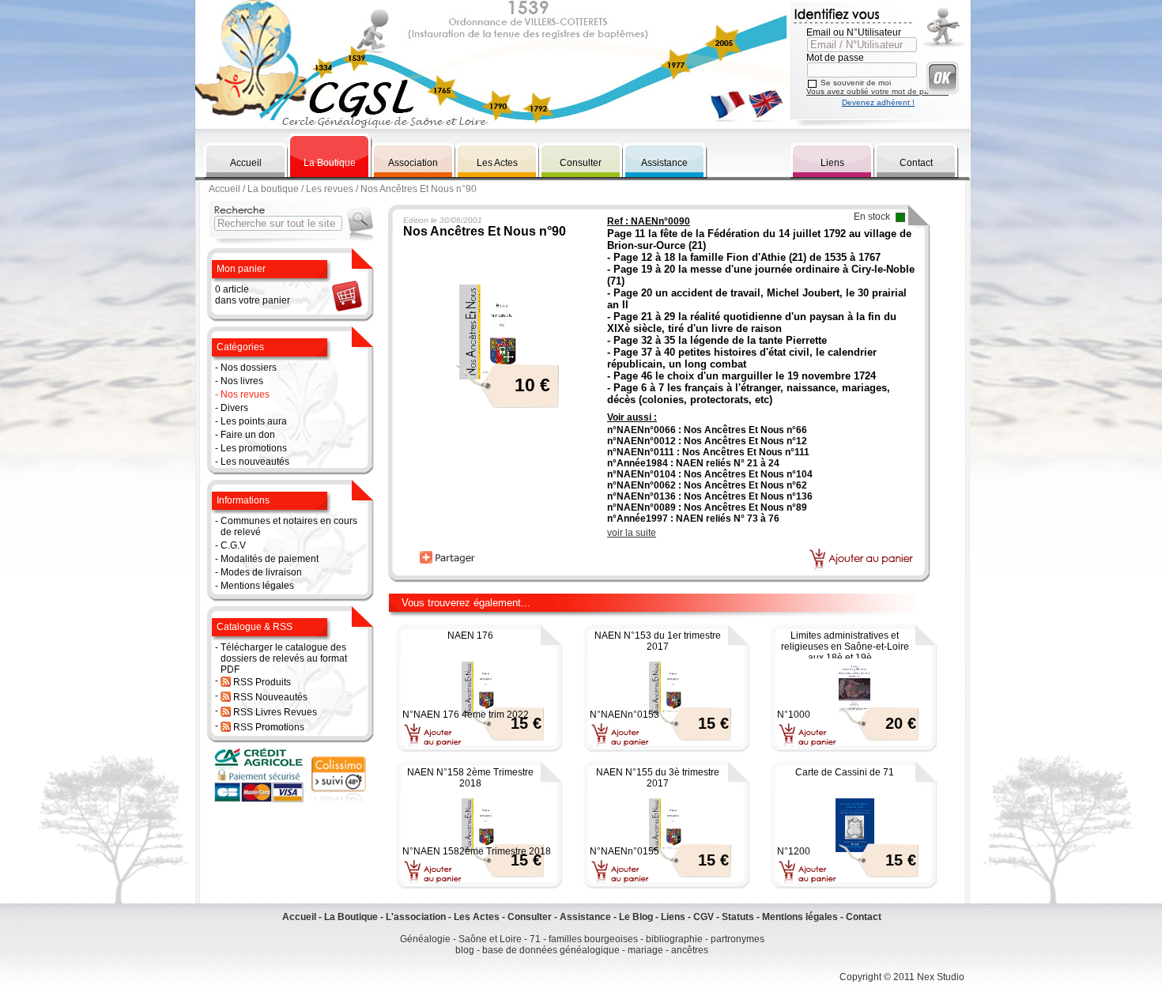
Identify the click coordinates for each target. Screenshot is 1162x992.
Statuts (738, 916)
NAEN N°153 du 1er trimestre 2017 (657, 641)
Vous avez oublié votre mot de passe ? (877, 91)
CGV (703, 916)
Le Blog (636, 916)
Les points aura (254, 421)
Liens (832, 162)
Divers (234, 407)
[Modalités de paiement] (260, 799)
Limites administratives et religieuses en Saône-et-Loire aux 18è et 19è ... (845, 646)
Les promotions (254, 448)
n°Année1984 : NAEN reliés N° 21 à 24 (693, 463)
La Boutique (330, 162)
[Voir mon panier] (346, 310)
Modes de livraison (261, 572)
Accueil (246, 162)
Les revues (329, 188)
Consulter (581, 162)
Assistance (664, 162)
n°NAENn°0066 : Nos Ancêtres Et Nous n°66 (707, 430)
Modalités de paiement (270, 558)
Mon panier (241, 268)
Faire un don (248, 434)
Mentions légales (257, 585)
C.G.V (233, 545)
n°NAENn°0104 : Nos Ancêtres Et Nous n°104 (710, 474)
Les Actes (497, 162)
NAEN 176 (470, 635)
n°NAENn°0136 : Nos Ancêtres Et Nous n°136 (710, 496)
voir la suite (631, 532)
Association (413, 162)
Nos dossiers (249, 367)
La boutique (273, 188)
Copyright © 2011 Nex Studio (901, 977)
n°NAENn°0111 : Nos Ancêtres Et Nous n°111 (708, 452)
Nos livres (242, 381)
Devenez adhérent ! (878, 102)
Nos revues (245, 394)
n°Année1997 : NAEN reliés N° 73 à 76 (693, 518)
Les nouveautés (255, 461)
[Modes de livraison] (338, 799)
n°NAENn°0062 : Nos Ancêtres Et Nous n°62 (707, 485)
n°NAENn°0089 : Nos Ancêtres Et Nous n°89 (707, 507)
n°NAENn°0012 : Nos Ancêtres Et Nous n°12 (707, 441)
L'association (416, 916)
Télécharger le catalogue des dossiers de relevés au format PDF (284, 658)
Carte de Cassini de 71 (844, 772)
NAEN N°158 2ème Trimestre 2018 (470, 778)
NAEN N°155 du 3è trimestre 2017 (657, 778)
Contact (916, 162)
